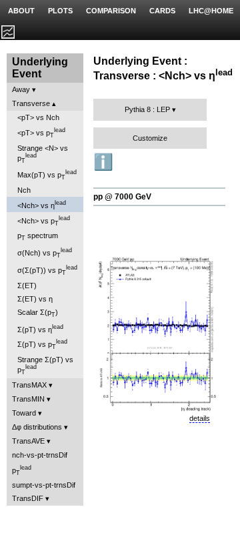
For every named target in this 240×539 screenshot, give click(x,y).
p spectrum (37, 236)
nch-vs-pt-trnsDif (39, 455)
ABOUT (21, 11)
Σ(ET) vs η (35, 299)
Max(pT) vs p (47, 175)
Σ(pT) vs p (42, 344)
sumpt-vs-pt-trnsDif (43, 485)
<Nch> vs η (41, 204)
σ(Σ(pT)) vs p (47, 270)
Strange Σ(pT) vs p (45, 366)
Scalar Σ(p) (37, 313)
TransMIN (28, 399)
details (199, 418)
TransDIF (27, 498)
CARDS (162, 11)
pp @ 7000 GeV (122, 196)
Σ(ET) (27, 286)
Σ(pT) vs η (40, 329)
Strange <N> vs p (42, 154)
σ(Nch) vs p (44, 253)
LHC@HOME (211, 11)
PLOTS (60, 11)
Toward (24, 413)
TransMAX (29, 385)
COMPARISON (111, 11)
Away (21, 89)
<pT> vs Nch (38, 117)
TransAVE (28, 441)
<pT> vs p (41, 133)
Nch (24, 190)
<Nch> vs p (43, 221)
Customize (150, 138)
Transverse (31, 103)
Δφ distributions (37, 427)
